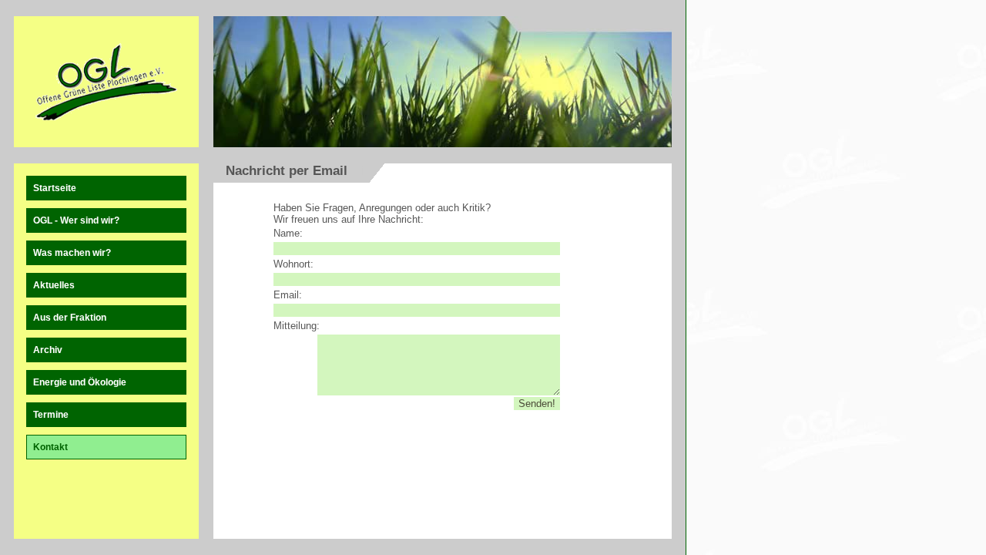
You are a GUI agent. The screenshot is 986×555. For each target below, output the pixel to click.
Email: (287, 295)
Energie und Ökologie (79, 382)
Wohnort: (293, 264)
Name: (288, 233)
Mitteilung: (296, 325)
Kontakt (50, 447)
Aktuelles (54, 285)
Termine (51, 414)
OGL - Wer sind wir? (76, 220)
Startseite (54, 188)
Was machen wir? (72, 252)
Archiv (47, 350)
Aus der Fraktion (69, 317)
